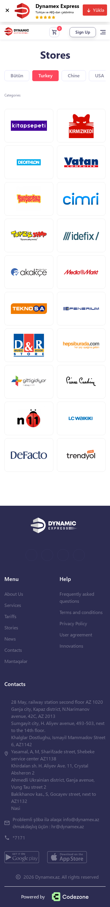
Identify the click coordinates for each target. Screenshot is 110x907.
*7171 (19, 837)
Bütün (17, 75)
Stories (11, 627)
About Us (13, 594)
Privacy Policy (73, 623)
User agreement (76, 634)
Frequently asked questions (77, 597)
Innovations (71, 646)
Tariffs (10, 616)
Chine (74, 75)
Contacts (13, 650)
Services (12, 605)
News (10, 639)
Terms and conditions (81, 612)
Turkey (45, 75)
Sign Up (82, 32)
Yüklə (98, 10)
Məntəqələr (16, 661)
